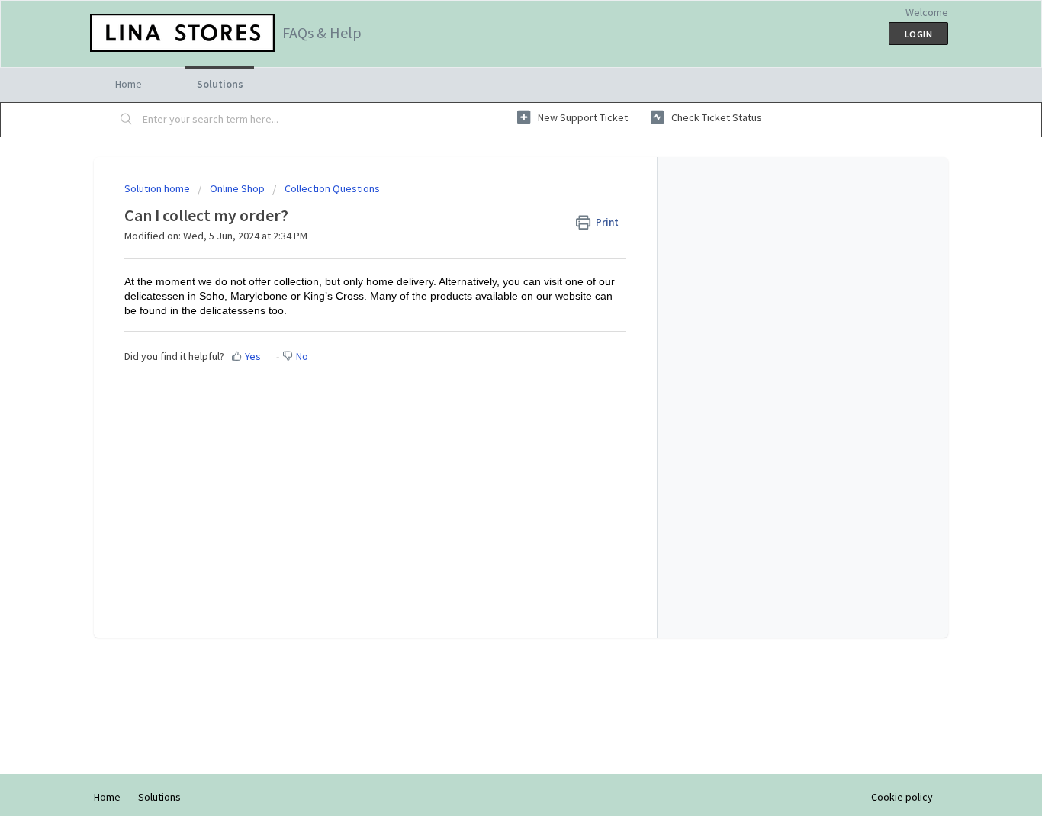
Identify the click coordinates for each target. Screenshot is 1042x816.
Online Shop (237, 188)
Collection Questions (332, 188)
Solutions (220, 84)
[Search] (126, 119)
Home (128, 84)
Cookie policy (902, 797)
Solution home (158, 188)
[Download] (493, 206)
